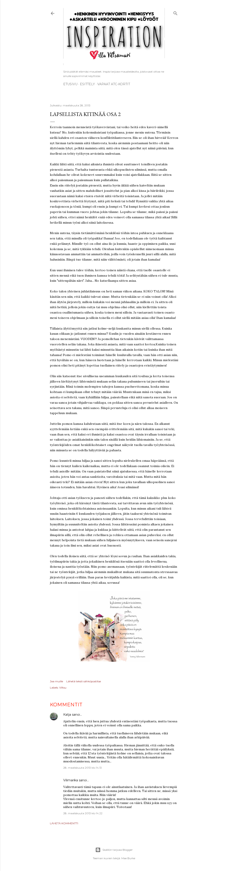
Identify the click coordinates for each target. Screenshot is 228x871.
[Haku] (175, 12)
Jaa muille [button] (56, 681)
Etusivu (70, 84)
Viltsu (62, 687)
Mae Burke (128, 858)
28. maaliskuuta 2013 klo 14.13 (82, 767)
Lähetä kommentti (64, 823)
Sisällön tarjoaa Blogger (117, 849)
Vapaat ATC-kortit (113, 84)
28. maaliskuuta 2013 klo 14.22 (82, 813)
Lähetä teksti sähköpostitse (83, 681)
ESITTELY (87, 84)
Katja (67, 715)
